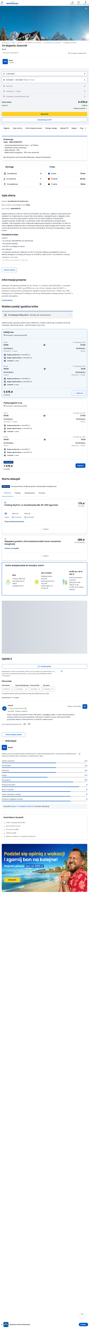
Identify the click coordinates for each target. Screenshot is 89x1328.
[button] (44, 80)
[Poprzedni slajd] (4, 128)
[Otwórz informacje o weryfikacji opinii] (62, 671)
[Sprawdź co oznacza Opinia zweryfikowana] (25, 708)
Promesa (42, 493)
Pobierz (83, 1324)
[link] (12, 3)
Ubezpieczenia (30, 493)
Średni (11, 60)
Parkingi (18, 493)
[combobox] (6, 689)
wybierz (46, 529)
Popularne (7, 493)
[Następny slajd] (85, 128)
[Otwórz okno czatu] (81, 1314)
